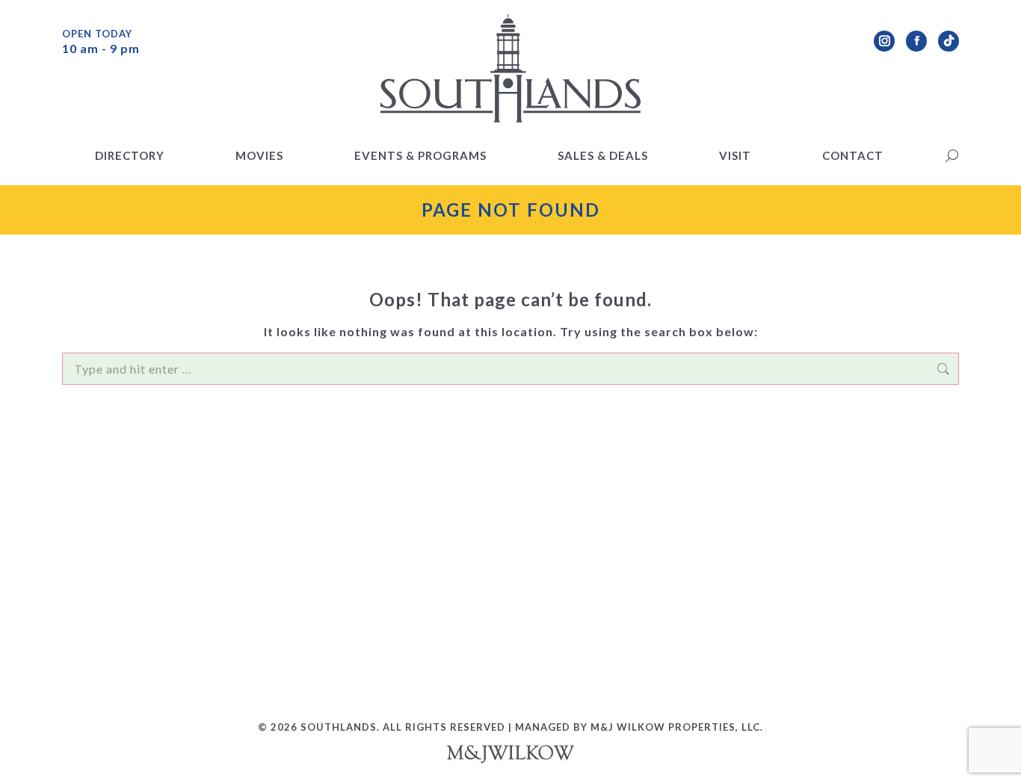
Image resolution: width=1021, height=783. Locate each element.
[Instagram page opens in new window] (884, 41)
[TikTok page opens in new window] (948, 41)
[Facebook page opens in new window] (916, 41)
